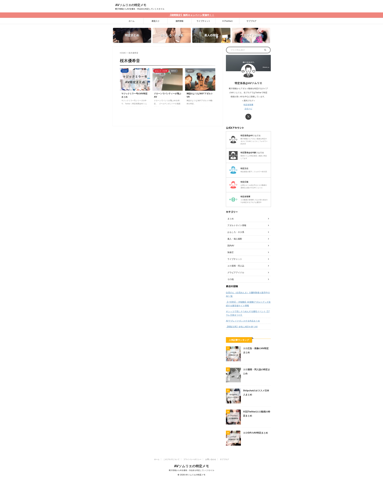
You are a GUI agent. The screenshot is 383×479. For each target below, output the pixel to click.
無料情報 (179, 21)
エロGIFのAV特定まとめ (255, 432)
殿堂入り (155, 21)
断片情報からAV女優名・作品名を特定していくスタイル (191, 470)
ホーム (131, 21)
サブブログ (251, 21)
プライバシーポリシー (192, 459)
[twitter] (248, 117)
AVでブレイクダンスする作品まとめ (243, 320)
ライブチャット (203, 21)
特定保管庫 (248, 105)
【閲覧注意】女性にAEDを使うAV (242, 326)
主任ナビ (248, 109)
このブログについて (171, 459)
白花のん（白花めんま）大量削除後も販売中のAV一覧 (248, 294)
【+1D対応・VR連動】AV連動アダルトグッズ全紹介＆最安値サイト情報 (248, 304)
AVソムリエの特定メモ (130, 5)
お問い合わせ (210, 459)
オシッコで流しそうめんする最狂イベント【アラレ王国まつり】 (248, 313)
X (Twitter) (227, 21)
